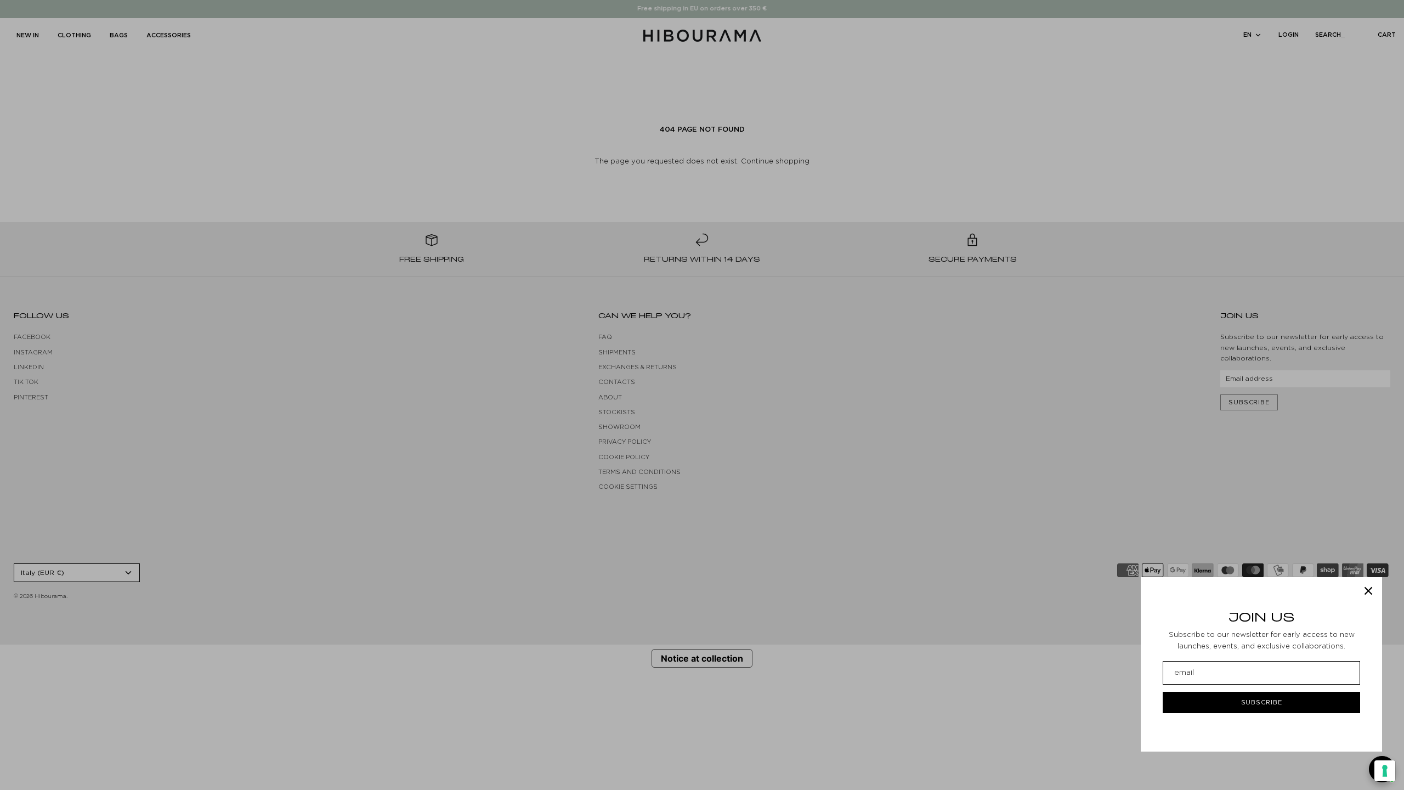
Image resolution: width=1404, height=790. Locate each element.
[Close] (1368, 591)
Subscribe (1261, 702)
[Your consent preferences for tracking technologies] (1384, 770)
